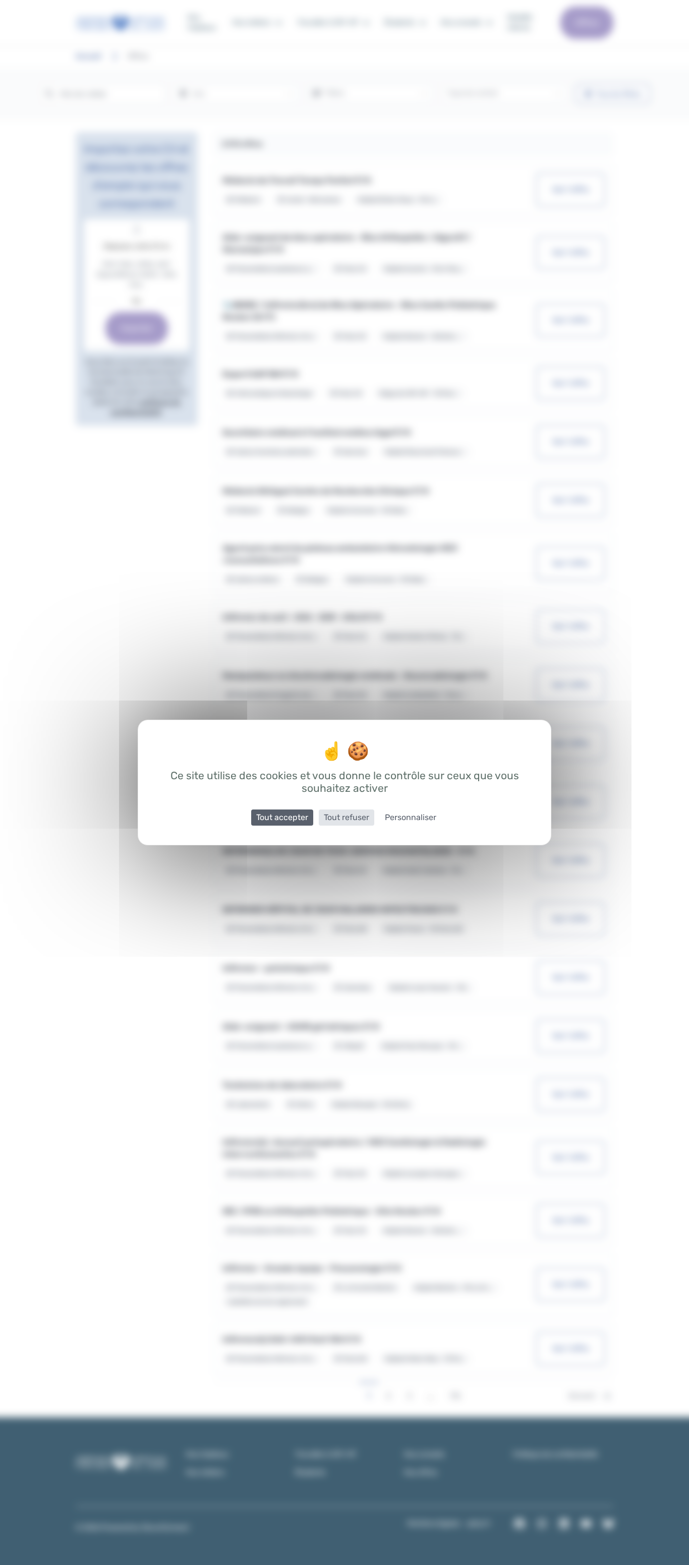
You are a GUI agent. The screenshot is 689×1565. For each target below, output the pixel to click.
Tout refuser (346, 817)
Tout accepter (282, 817)
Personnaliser (410, 817)
